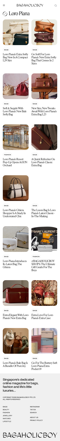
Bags (6, 50)
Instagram (34, 407)
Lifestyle (7, 421)
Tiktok (33, 409)
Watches (7, 418)
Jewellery (7, 415)
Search (33, 412)
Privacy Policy (36, 420)
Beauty (6, 409)
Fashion (7, 155)
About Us (34, 417)
